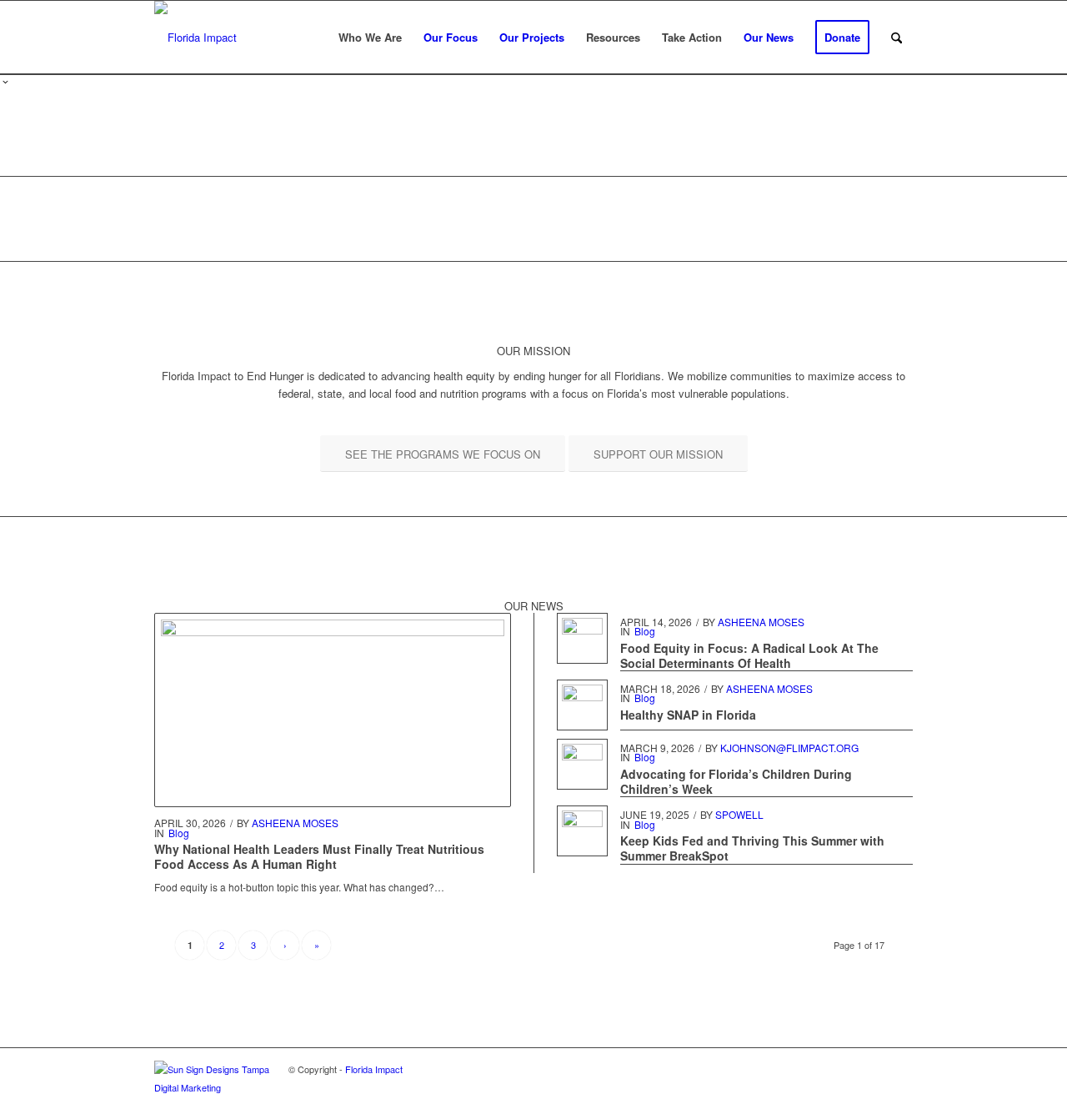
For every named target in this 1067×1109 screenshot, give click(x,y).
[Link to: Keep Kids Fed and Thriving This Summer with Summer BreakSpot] (582, 830)
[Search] (896, 37)
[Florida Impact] (195, 37)
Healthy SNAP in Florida (688, 714)
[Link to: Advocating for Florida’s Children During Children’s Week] (582, 764)
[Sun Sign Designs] (221, 1087)
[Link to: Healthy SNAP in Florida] (582, 705)
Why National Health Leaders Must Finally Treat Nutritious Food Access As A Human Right (319, 856)
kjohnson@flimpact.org (789, 747)
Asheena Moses (295, 822)
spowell (739, 814)
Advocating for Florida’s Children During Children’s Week (736, 781)
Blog (178, 832)
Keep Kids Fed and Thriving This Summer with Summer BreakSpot (752, 848)
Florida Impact (374, 1069)
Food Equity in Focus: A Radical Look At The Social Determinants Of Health (749, 655)
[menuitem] (370, 37)
